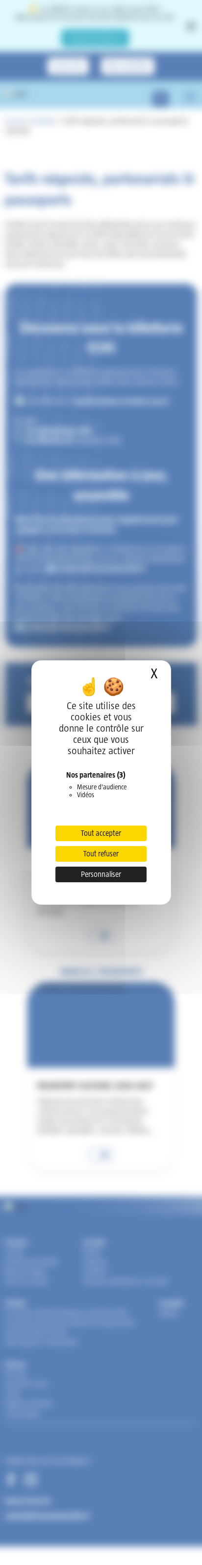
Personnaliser (101, 874)
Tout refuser (101, 854)
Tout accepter (101, 833)
